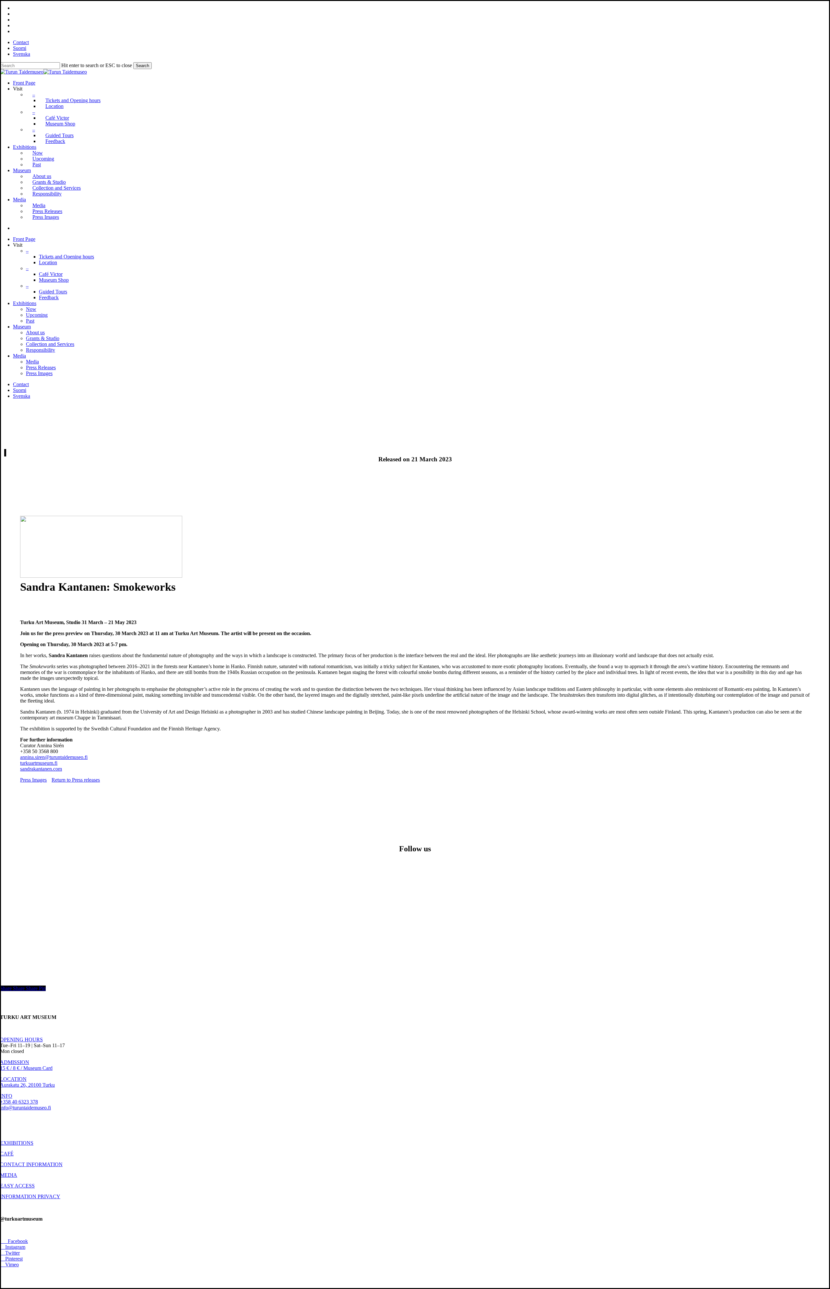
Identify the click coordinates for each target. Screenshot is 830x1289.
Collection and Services (50, 344)
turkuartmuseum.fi (38, 763)
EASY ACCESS (17, 1185)
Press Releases (41, 367)
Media (19, 356)
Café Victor (51, 274)
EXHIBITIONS (16, 1143)
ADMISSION (14, 1062)
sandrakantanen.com (41, 769)
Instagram (12, 1247)
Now (31, 309)
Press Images (39, 373)
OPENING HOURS (21, 1039)
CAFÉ (7, 1153)
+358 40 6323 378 (19, 1102)
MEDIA (8, 1175)
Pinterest (11, 1258)
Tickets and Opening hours (66, 256)
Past (30, 321)
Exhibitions (24, 303)
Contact (21, 384)
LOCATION (13, 1079)
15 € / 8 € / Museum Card (26, 1068)
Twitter (10, 1253)
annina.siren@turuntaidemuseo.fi (54, 757)
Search (142, 65)
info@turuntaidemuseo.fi (25, 1107)
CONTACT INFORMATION (31, 1164)
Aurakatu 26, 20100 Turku (27, 1085)
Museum (22, 326)
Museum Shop (54, 280)
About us (35, 332)
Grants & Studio (42, 338)
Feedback (49, 297)
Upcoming (37, 315)
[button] (33, 780)
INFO (6, 1096)
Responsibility (40, 350)
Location (48, 262)
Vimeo (9, 1264)
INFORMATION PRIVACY (30, 1196)
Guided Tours (53, 291)
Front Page (24, 239)
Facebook (14, 1241)
